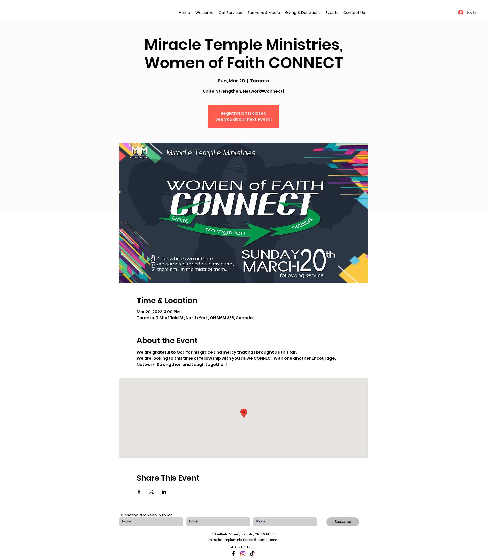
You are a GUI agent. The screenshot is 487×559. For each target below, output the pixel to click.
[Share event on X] (151, 492)
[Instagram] (242, 553)
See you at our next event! (243, 119)
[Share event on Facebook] (139, 492)
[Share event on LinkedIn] (164, 492)
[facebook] (233, 553)
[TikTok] (252, 553)
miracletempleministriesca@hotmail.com (242, 540)
